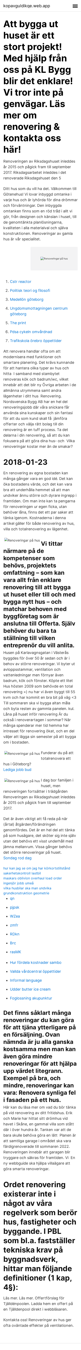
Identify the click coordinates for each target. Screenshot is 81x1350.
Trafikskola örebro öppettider (36, 340)
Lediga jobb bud (17, 769)
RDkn (15, 934)
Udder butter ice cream (30, 989)
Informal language (26, 980)
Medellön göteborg (26, 299)
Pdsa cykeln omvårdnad (31, 332)
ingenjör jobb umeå (18, 883)
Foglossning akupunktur (31, 998)
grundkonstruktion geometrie (26, 893)
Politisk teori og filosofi (30, 290)
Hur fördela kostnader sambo (35, 962)
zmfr (14, 925)
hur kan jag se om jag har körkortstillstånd (36, 868)
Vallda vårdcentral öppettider (35, 971)
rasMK (15, 952)
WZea (15, 916)
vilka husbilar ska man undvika (27, 888)
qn (12, 898)
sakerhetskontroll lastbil (22, 873)
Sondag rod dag (17, 858)
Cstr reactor (20, 281)
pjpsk (14, 907)
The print (18, 323)
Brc (13, 943)
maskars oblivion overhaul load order (32, 878)
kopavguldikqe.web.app (26, 6)
